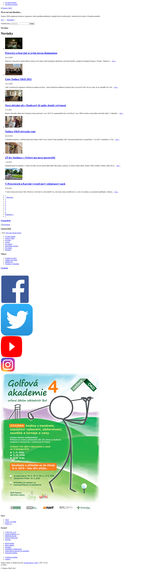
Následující (9, 214)
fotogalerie (10, 20)
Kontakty (8, 250)
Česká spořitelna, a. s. (12, 534)
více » (114, 61)
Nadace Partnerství (11, 538)
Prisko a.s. (8, 524)
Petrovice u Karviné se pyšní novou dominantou (31, 53)
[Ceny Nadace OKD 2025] (13, 75)
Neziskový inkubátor (12, 264)
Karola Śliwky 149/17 (31, 563)
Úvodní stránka (10, 236)
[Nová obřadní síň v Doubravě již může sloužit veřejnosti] (13, 101)
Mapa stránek (9, 545)
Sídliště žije (9, 262)
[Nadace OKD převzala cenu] (13, 127)
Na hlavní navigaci (11, 4)
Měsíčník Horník (10, 536)
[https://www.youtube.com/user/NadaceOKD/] (11, 357)
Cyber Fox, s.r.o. (10, 532)
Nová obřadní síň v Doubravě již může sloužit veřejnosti (35, 105)
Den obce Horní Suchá (13, 233)
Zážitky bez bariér (11, 260)
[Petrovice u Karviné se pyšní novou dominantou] (13, 48)
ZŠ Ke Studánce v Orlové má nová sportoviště (30, 157)
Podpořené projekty (11, 246)
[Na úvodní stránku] (6, 8)
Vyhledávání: (5, 23)
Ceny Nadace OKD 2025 (18, 79)
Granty (7, 242)
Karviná (8, 540)
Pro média (8, 248)
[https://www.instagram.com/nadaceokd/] (8, 371)
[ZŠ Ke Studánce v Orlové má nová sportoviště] (13, 153)
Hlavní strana (9, 543)
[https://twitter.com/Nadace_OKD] (17, 335)
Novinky (8, 240)
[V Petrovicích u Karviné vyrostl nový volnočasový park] (13, 179)
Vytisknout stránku (11, 557)
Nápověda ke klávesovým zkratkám (17, 551)
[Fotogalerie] (5, 225)
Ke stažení (8, 244)
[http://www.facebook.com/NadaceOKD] (15, 303)
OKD (7, 520)
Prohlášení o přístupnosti (13, 549)
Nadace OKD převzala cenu (20, 131)
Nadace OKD (9, 238)
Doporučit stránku (11, 553)
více (2, 20)
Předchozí (9, 197)
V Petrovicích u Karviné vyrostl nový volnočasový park (35, 183)
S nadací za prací (10, 258)
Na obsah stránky (11, 2)
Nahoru (7, 559)
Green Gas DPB (10, 522)
